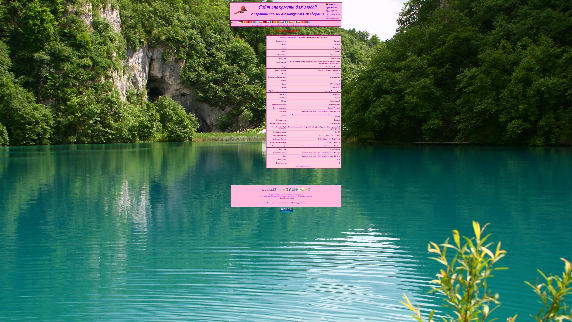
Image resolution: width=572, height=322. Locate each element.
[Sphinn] (306, 190)
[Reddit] (299, 190)
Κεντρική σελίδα (257, 25)
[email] (309, 190)
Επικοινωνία (276, 196)
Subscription (302, 25)
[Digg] (281, 190)
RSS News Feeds (265, 196)
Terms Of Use (295, 196)
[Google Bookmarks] (287, 190)
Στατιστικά (316, 25)
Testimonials (285, 196)
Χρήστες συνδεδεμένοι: (276, 195)
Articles (290, 25)
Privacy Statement (306, 196)
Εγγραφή (266, 25)
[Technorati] (302, 190)
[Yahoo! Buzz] (284, 190)
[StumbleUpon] (296, 190)
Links (310, 25)
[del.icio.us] (290, 190)
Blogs (285, 25)
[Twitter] (277, 190)
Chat (280, 25)
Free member (323, 111)
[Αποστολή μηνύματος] (288, 37)
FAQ (295, 25)
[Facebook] (274, 190)
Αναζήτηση (274, 25)
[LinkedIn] (293, 190)
